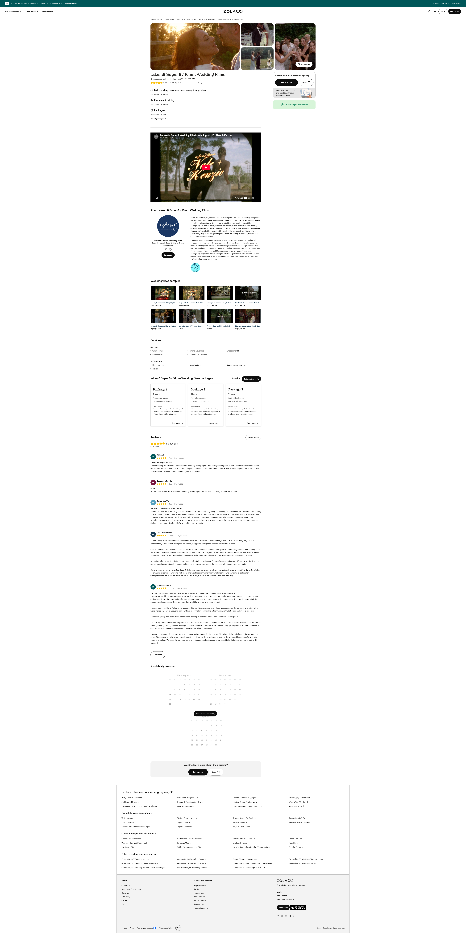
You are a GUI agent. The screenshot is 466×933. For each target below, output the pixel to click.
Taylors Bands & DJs (297, 818)
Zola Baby (436, 3)
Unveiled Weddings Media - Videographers (251, 847)
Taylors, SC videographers (206, 19)
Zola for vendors (456, 3)
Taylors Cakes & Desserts (300, 822)
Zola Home (445, 3)
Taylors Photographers (187, 818)
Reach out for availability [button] (205, 714)
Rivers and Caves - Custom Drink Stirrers (139, 806)
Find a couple (47, 11)
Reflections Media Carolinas (189, 839)
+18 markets (189, 79)
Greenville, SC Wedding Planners (191, 859)
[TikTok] (293, 916)
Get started (283, 907)
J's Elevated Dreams (130, 802)
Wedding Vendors (156, 19)
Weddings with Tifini (298, 806)
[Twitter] (286, 916)
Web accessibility (165, 928)
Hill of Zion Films (296, 839)
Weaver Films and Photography (134, 843)
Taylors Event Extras (241, 827)
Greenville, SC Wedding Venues (135, 859)
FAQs (196, 889)
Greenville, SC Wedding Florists (302, 863)
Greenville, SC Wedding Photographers (306, 859)
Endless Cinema (240, 843)
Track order (199, 893)
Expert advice (30, 11)
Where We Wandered (298, 802)
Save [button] (214, 772)
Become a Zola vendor (131, 889)
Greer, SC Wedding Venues (245, 859)
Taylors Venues (127, 818)
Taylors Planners (240, 822)
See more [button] (158, 655)
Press (123, 904)
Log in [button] (443, 11)
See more (176, 423)
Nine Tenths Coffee (185, 806)
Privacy (124, 928)
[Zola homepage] (233, 11)
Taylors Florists (127, 822)
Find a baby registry (284, 899)
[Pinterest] (282, 916)
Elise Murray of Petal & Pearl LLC (247, 806)
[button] (304, 64)
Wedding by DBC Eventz (299, 798)
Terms (60, 3)
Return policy (200, 900)
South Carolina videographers (186, 19)
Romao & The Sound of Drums (190, 802)
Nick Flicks (293, 843)
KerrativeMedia (184, 843)
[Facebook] (278, 916)
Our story (125, 885)
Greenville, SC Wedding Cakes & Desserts (139, 863)
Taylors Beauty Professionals (245, 818)
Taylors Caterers (184, 822)
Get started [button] (454, 11)
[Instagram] (165, 249)
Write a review (253, 437)
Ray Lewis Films (128, 847)
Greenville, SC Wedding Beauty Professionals (252, 863)
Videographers (169, 19)
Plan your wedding (12, 11)
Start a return (199, 896)
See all (235, 378)
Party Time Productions (131, 798)
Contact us (199, 904)
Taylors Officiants (184, 827)
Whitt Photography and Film (189, 847)
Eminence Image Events (187, 798)
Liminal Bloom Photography (245, 802)
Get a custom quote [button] (251, 379)
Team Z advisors (201, 908)
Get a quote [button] (168, 255)
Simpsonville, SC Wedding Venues (192, 867)
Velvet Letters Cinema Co (244, 839)
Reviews (125, 893)
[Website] (170, 249)
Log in (279, 892)
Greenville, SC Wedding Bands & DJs (249, 867)
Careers (124, 900)
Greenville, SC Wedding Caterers (191, 863)
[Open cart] (434, 11)
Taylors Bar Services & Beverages (135, 827)
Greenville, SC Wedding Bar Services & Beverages (143, 867)
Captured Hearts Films (131, 839)
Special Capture (296, 847)
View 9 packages (157, 119)
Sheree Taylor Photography (244, 798)
